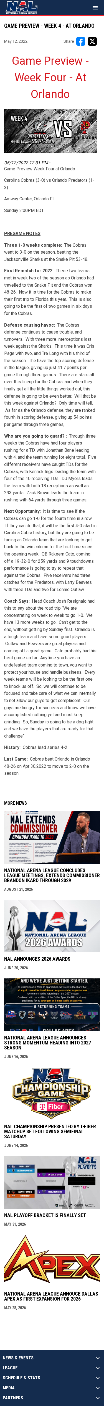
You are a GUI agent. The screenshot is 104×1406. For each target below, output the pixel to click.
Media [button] (9, 1388)
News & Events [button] (18, 1358)
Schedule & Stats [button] (21, 1378)
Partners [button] (13, 1398)
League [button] (10, 1368)
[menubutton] (95, 7)
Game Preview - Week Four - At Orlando (50, 77)
